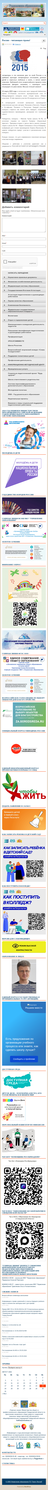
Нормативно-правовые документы (22, 277)
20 (24, 1386)
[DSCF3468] (38, 184)
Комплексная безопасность (19, 305)
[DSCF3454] (9, 184)
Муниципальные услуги (18, 369)
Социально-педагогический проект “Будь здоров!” (25, 374)
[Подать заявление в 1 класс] (24, 829)
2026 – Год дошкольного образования (23, 394)
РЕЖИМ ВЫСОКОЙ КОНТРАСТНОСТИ (26, 948)
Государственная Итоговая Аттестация (24, 290)
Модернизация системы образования (23, 286)
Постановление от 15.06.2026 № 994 (14, 1331)
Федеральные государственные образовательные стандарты (21, 310)
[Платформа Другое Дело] (13, 1120)
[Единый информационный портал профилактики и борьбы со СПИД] (24, 801)
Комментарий (6, 216)
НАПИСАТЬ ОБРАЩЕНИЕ (18, 273)
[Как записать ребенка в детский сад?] (24, 881)
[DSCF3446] (9, 202)
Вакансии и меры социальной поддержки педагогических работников (25, 404)
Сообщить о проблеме (24, 1059)
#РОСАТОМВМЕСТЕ (16, 341)
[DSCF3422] (24, 165)
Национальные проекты (18, 399)
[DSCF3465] (24, 184)
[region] (24, 976)
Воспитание (13, 316)
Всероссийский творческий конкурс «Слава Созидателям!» (26, 351)
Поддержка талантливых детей (21, 356)
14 (30, 1383)
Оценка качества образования (20, 301)
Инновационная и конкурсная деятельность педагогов (26, 325)
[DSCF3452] (24, 202)
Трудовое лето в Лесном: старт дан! (14, 1344)
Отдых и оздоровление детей (20, 320)
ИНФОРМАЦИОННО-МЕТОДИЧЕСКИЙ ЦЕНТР (26, 365)
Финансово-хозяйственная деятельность (25, 282)
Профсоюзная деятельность (20, 360)
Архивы (4, 1367)
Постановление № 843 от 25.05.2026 (14, 1350)
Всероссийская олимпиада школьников (15, 1295)
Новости (18, 44)
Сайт (3, 251)
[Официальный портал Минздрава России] (24, 763)
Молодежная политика (17, 390)
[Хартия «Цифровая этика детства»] (24, 726)
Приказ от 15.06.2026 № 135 (11, 1325)
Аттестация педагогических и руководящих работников (26, 295)
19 (18, 1386)
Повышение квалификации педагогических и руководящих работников (26, 331)
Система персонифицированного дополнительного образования (22, 385)
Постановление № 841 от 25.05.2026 (14, 1356)
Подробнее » (39, 1458)
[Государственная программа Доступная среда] (17, 1088)
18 (11, 1386)
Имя (4, 236)
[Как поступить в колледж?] (24, 934)
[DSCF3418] (9, 165)
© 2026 (8, 1482)
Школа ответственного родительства (23, 379)
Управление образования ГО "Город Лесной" (26, 1482)
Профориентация (15, 337)
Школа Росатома (15, 345)
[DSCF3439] (38, 165)
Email (4, 243)
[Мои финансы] (18, 1152)
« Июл (4, 1394)
